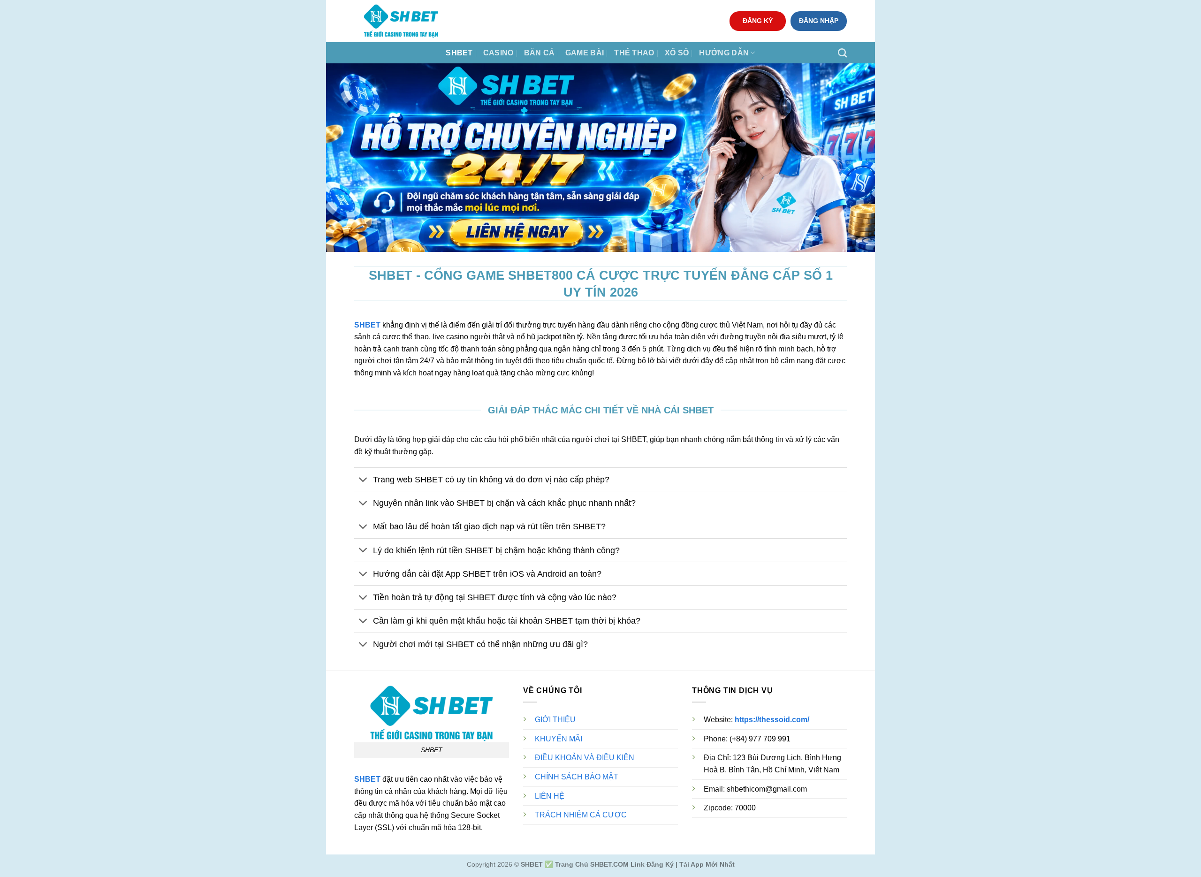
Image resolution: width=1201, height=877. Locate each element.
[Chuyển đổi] (363, 480)
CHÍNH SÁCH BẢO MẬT (576, 777)
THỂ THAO (634, 53)
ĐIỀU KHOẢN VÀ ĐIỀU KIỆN (584, 758)
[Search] (842, 53)
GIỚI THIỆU (555, 720)
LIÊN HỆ (549, 796)
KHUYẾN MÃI (558, 739)
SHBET (459, 53)
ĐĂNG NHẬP (818, 20)
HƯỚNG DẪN (724, 53)
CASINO (498, 53)
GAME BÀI (584, 53)
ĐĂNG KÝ (758, 20)
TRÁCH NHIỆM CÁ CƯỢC (581, 815)
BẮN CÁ (539, 53)
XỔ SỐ (677, 53)
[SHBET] (401, 21)
